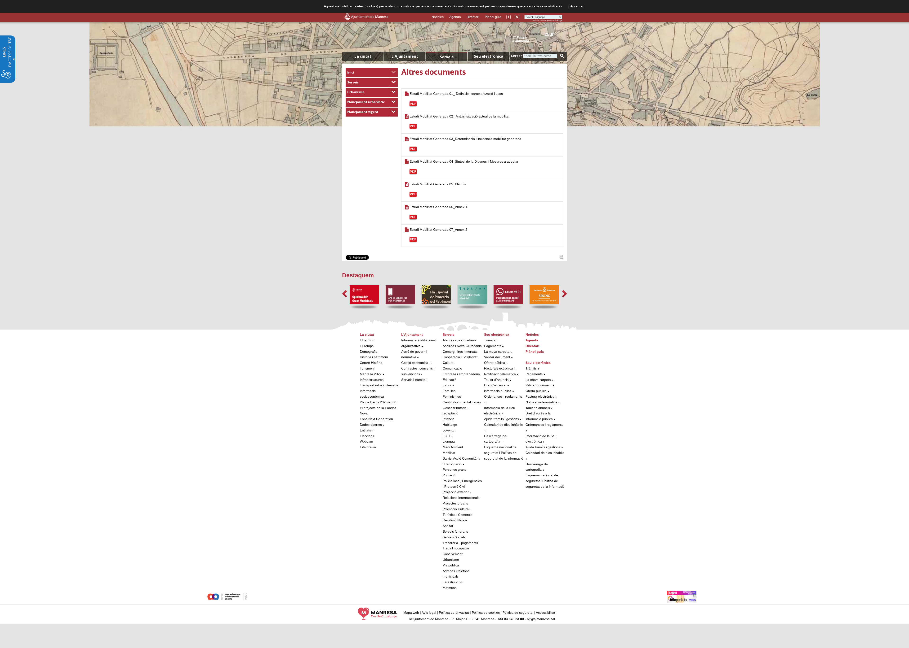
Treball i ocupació (456, 548)
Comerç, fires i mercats (460, 351)
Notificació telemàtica (500, 374)
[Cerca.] (562, 56)
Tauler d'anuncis (496, 380)
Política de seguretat (518, 612)
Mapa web (411, 612)
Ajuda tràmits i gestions (501, 419)
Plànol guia (493, 17)
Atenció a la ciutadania (460, 340)
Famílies (449, 391)
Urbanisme (356, 92)
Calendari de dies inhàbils (503, 424)
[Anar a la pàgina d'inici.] (366, 19)
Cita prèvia (368, 447)
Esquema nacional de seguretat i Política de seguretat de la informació (503, 452)
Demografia (368, 351)
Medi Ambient (453, 447)
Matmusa (450, 588)
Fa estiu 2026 (453, 582)
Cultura (448, 363)
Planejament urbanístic (366, 102)
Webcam (366, 441)
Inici (350, 72)
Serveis (353, 82)
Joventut (449, 430)
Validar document (497, 357)
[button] (344, 293)
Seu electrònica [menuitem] (488, 56)
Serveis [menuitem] (447, 57)
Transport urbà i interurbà (379, 385)
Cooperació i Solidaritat (460, 357)
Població (449, 475)
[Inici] (561, 258)
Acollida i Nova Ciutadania (462, 346)
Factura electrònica (498, 368)
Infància (448, 419)
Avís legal (429, 612)
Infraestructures (371, 380)
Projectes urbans (455, 503)
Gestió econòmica (414, 363)
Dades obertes (371, 424)
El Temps (367, 346)
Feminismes (452, 396)
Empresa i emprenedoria (461, 374)
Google (559, 20)
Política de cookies (486, 612)
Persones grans (454, 469)
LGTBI (447, 436)
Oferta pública (494, 363)
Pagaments (492, 346)
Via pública (451, 565)
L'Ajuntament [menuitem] (405, 56)
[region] (537, 39)
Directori (473, 17)
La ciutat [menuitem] (362, 56)
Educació (449, 380)
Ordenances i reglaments (503, 396)
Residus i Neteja (455, 520)
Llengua (449, 441)
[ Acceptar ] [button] (576, 6)
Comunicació (452, 368)
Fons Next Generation (376, 419)
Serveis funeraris (455, 531)
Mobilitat (449, 453)
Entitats (365, 430)
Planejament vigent (363, 112)
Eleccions (367, 436)
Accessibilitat (545, 612)
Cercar (516, 55)
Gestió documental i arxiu (462, 402)
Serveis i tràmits (413, 380)
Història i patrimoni (374, 357)
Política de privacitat (454, 612)
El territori (367, 340)
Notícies (438, 17)
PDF (413, 103)
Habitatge (450, 424)
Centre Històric (371, 363)
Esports (448, 385)
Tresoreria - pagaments (460, 543)
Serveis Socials (454, 537)
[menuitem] (372, 72)
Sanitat (448, 526)
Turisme (366, 368)
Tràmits (489, 340)
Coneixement (453, 554)
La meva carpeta (496, 351)
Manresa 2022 (371, 374)
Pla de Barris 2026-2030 (378, 402)
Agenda (455, 17)
